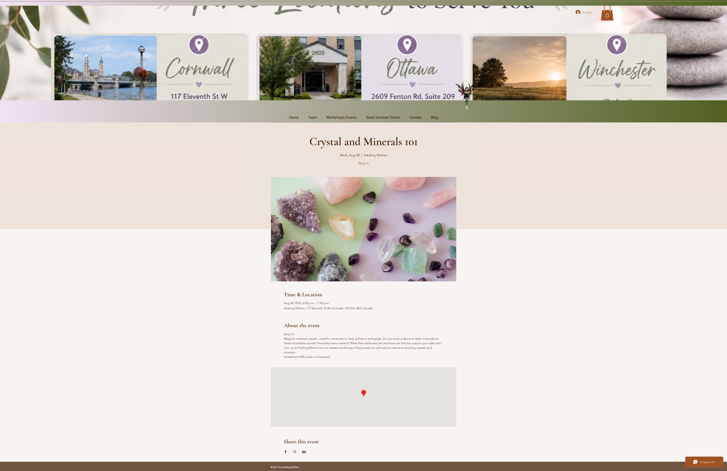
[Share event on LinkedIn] (304, 451)
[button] (607, 13)
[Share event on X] (295, 451)
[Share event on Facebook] (285, 451)
